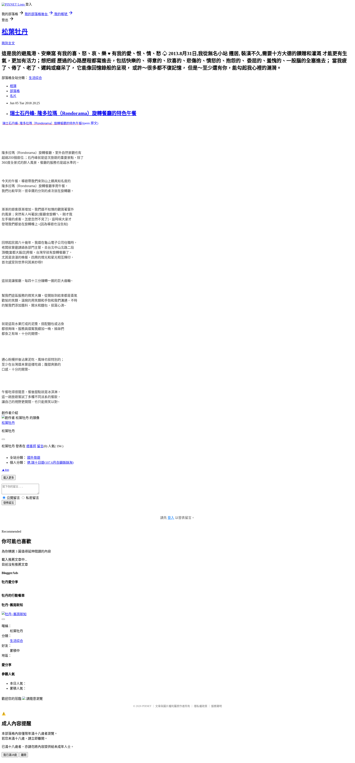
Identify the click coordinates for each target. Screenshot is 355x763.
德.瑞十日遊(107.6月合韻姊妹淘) (50, 462)
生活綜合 (35, 78)
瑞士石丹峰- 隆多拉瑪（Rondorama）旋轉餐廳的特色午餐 (73, 113)
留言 (40, 446)
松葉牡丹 (15, 31)
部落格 (15, 91)
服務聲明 (216, 706)
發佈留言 (8, 502)
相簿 (13, 86)
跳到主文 (8, 43)
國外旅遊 (33, 457)
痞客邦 (31, 446)
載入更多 (8, 477)
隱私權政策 (200, 706)
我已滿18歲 (10, 754)
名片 (13, 96)
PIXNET (146, 706)
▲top (5, 469)
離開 (23, 754)
